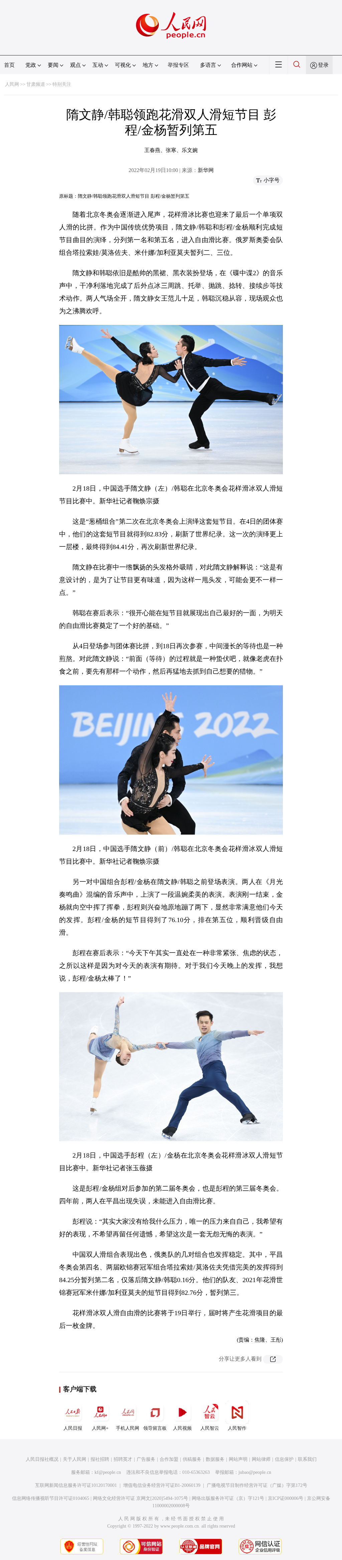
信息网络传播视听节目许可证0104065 (50, 1498)
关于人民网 (74, 1459)
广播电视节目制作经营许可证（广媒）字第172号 (257, 1485)
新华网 (206, 170)
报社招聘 (100, 1459)
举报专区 (178, 65)
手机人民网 (127, 1428)
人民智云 (209, 1428)
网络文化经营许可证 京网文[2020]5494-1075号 (140, 1498)
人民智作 (237, 1428)
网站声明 (238, 1459)
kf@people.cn (108, 1472)
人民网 (12, 84)
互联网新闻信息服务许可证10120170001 (76, 1485)
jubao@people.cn (254, 1472)
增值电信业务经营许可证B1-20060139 (161, 1485)
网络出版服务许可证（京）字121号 (228, 1498)
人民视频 (182, 1428)
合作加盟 (169, 1459)
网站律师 (261, 1459)
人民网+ (100, 1428)
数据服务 (215, 1459)
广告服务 (146, 1459)
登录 (323, 65)
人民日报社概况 (42, 1459)
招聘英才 (123, 1459)
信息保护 (284, 1459)
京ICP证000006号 (285, 1498)
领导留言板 (155, 1428)
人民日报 (72, 1428)
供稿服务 (192, 1459)
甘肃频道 (35, 84)
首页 (9, 65)
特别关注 (61, 84)
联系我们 (307, 1459)
